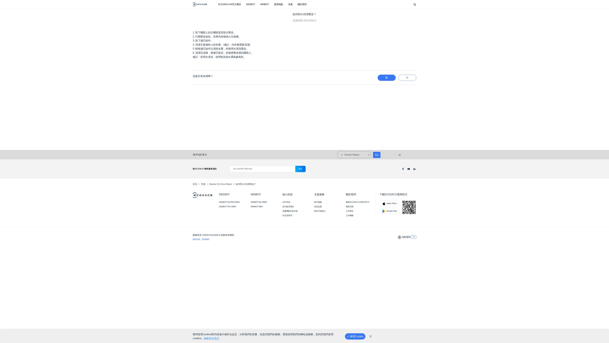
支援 (290, 4)
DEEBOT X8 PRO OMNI (229, 202)
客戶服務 (318, 202)
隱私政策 (197, 239)
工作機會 (350, 215)
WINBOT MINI (257, 206)
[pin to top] (601, 298)
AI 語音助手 (287, 215)
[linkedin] (414, 169)
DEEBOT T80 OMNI (227, 206)
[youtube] (409, 169)
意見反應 (318, 206)
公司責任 (350, 211)
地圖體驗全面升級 (290, 211)
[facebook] (403, 169)
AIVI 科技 (286, 202)
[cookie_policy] (370, 336)
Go (376, 155)
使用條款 (206, 239)
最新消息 (350, 206)
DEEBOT (250, 4)
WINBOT (264, 4)
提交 (300, 169)
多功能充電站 (288, 206)
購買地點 (278, 4)
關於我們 (302, 4)
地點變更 (406, 237)
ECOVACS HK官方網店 (229, 4)
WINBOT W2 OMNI (259, 202)
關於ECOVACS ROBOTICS (357, 202)
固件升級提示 (320, 211)
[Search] (414, 4)
